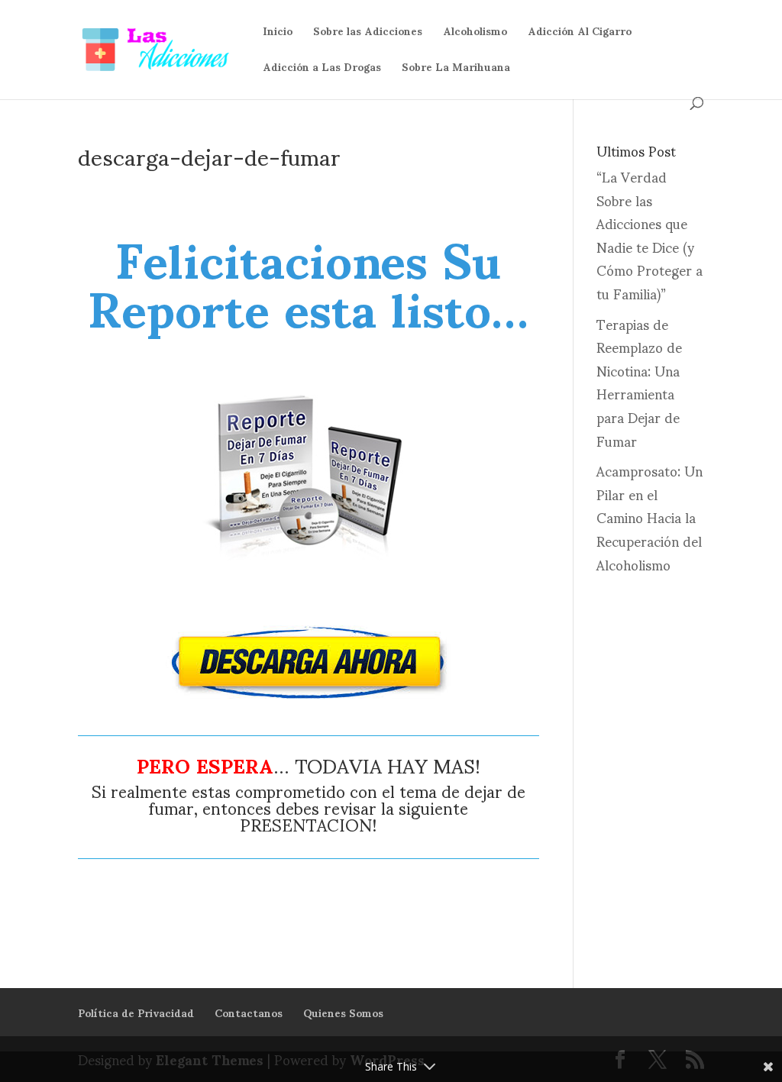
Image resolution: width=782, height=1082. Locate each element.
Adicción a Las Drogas (322, 71)
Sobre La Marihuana (456, 71)
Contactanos (249, 1012)
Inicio (277, 35)
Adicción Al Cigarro (580, 35)
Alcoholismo (475, 35)
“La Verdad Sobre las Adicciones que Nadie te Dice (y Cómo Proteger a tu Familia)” (649, 234)
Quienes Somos (343, 1012)
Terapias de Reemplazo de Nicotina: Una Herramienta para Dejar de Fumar (639, 381)
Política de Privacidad (136, 1012)
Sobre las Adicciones (367, 35)
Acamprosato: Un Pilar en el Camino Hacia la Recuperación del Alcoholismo (649, 516)
